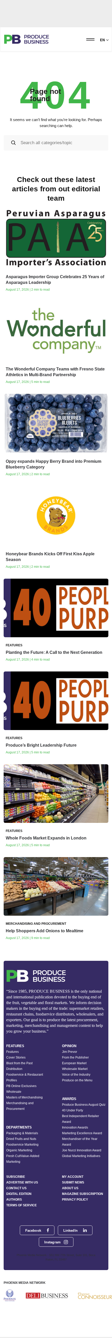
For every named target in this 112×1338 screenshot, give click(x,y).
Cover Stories (16, 1057)
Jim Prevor (69, 1052)
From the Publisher (75, 1057)
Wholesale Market (75, 1069)
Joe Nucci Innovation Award (81, 1150)
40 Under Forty (72, 1110)
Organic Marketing (19, 1150)
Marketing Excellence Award (82, 1133)
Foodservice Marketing (22, 1144)
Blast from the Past (19, 1063)
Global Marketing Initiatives (81, 1156)
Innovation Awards (75, 1127)
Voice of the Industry (76, 1074)
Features (12, 1052)
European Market (74, 1063)
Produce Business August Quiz (83, 1104)
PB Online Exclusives (21, 1086)
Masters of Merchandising (24, 1097)
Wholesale (13, 1092)
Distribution (14, 1069)
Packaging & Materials (22, 1133)
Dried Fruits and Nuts (21, 1139)
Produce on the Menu (77, 1080)
